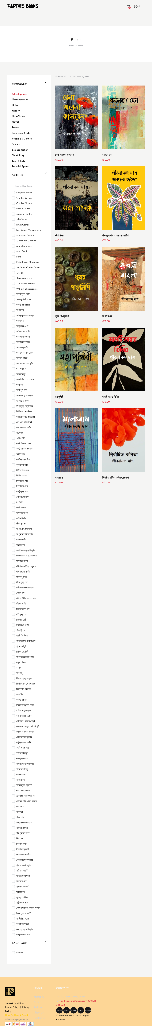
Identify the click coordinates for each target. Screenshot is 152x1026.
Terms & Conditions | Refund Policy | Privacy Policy (17, 1007)
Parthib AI (39, 996)
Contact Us (39, 1018)
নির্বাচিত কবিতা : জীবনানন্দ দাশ (115, 477)
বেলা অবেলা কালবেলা (65, 154)
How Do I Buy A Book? (16, 1015)
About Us (39, 1012)
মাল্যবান (59, 477)
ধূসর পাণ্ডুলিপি (61, 316)
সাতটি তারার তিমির (110, 396)
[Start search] (135, 6)
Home (71, 45)
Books (37, 1002)
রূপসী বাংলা (107, 316)
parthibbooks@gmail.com (73, 1000)
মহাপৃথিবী (59, 396)
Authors (38, 1007)
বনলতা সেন (107, 154)
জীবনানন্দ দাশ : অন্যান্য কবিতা (115, 235)
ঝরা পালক (59, 235)
